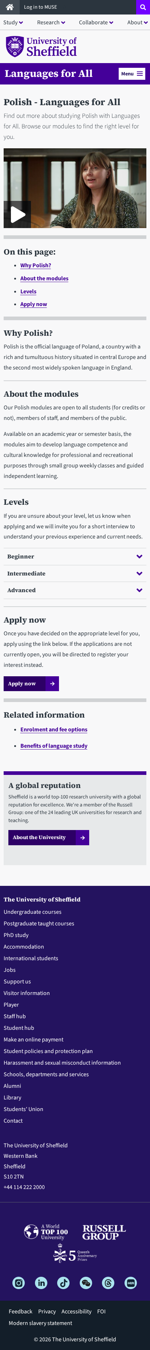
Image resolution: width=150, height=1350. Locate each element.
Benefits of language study (53, 746)
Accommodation (24, 947)
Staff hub (15, 1016)
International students (31, 958)
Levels (28, 292)
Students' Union (23, 1109)
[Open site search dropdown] (143, 7)
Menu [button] (127, 74)
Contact (13, 1121)
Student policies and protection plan (48, 1051)
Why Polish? (35, 265)
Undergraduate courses (33, 912)
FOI (101, 1312)
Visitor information (27, 993)
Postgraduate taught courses (39, 924)
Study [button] (10, 22)
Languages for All (49, 73)
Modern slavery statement (40, 1323)
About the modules (44, 278)
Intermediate (26, 573)
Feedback (20, 1312)
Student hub (19, 1028)
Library (12, 1098)
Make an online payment (33, 1040)
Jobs (10, 970)
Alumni (12, 1086)
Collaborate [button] (93, 22)
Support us (17, 982)
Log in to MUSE (41, 7)
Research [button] (48, 22)
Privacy (47, 1312)
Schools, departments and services (46, 1074)
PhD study (16, 935)
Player (11, 1005)
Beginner (20, 556)
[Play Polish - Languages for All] (17, 214)
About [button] (134, 22)
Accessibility (76, 1312)
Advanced (21, 590)
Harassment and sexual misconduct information (62, 1063)
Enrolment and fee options (53, 730)
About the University (39, 837)
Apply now (33, 304)
